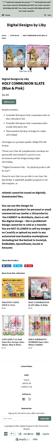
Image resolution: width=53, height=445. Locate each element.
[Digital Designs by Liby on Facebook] (23, 399)
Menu (7, 15)
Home (4, 35)
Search (26, 380)
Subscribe (44, 418)
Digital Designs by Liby (26, 25)
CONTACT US (26, 387)
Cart (49, 15)
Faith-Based (14, 35)
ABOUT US (26, 383)
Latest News (26, 366)
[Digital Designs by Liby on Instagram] (29, 399)
